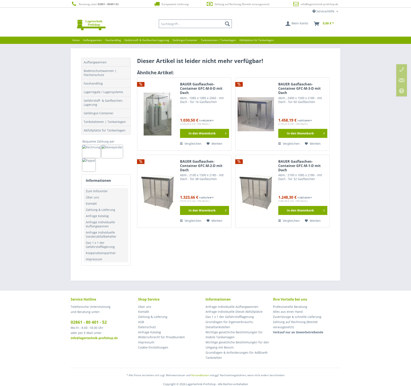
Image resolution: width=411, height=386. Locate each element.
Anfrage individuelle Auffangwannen (100, 224)
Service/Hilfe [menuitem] (325, 11)
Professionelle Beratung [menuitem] (290, 307)
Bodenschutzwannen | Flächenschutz (100, 73)
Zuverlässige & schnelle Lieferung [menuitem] (297, 317)
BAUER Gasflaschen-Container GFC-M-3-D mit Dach (299, 88)
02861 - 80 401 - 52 (89, 322)
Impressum (94, 259)
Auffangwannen (95, 62)
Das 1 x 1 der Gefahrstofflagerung (100, 245)
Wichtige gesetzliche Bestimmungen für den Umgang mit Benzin (237, 344)
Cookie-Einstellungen (153, 347)
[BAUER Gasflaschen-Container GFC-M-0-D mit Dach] (157, 114)
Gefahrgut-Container (98, 113)
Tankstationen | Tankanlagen (105, 122)
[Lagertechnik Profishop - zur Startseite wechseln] (91, 24)
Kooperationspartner (101, 253)
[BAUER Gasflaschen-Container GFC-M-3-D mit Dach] (256, 114)
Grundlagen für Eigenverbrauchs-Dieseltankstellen (230, 324)
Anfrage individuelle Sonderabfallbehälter (101, 234)
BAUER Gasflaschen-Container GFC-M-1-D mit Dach (299, 165)
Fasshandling (93, 83)
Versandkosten (200, 375)
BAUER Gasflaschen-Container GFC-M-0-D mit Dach (201, 88)
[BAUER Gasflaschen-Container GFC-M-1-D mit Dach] (256, 191)
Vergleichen (192, 144)
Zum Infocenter (97, 191)
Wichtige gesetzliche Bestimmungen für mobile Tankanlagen (234, 334)
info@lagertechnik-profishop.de (319, 4)
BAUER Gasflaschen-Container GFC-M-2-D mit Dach (201, 165)
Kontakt (91, 203)
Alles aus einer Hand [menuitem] (288, 312)
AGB (141, 322)
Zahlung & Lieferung (100, 210)
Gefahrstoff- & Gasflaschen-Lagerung (103, 102)
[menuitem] (195, 23)
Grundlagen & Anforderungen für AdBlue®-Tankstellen (237, 355)
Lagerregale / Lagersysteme (103, 92)
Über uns (92, 197)
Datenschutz (147, 327)
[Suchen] (227, 23)
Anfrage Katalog (97, 216)
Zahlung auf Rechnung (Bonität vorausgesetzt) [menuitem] (295, 324)
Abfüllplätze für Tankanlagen (104, 130)
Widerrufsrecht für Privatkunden (161, 337)
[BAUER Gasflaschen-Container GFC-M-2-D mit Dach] (157, 191)
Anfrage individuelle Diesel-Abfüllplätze (234, 312)
